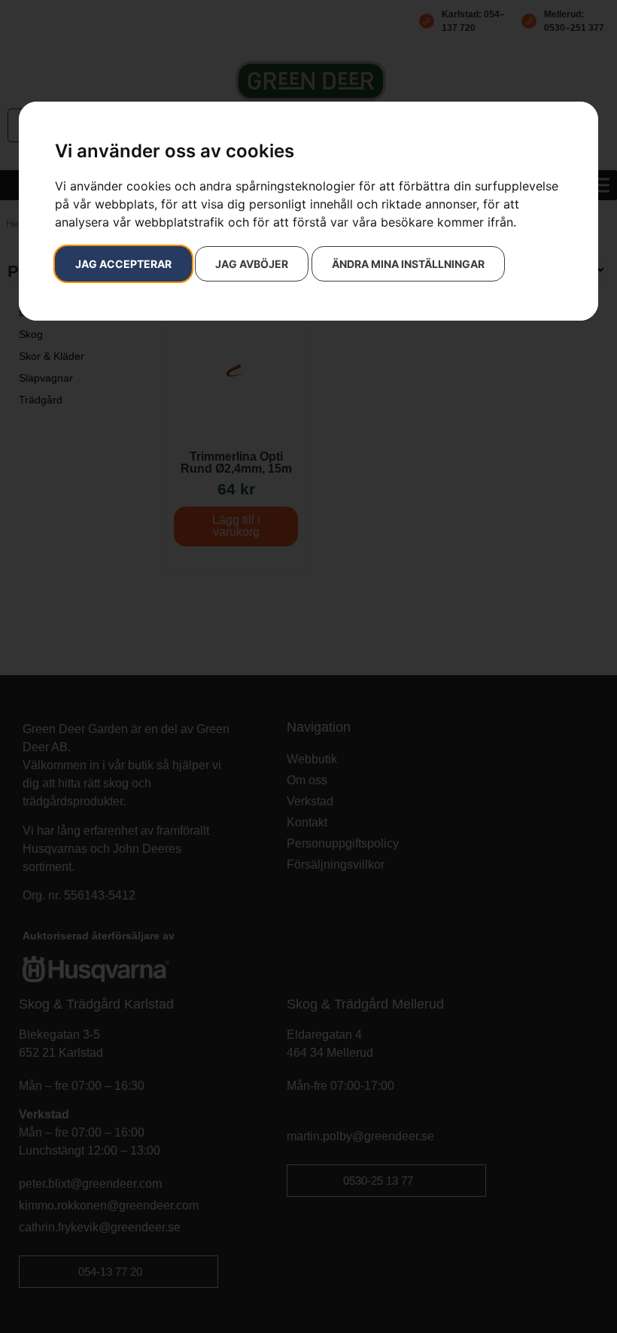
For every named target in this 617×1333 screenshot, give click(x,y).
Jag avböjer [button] (251, 263)
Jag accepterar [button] (123, 263)
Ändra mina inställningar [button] (408, 263)
